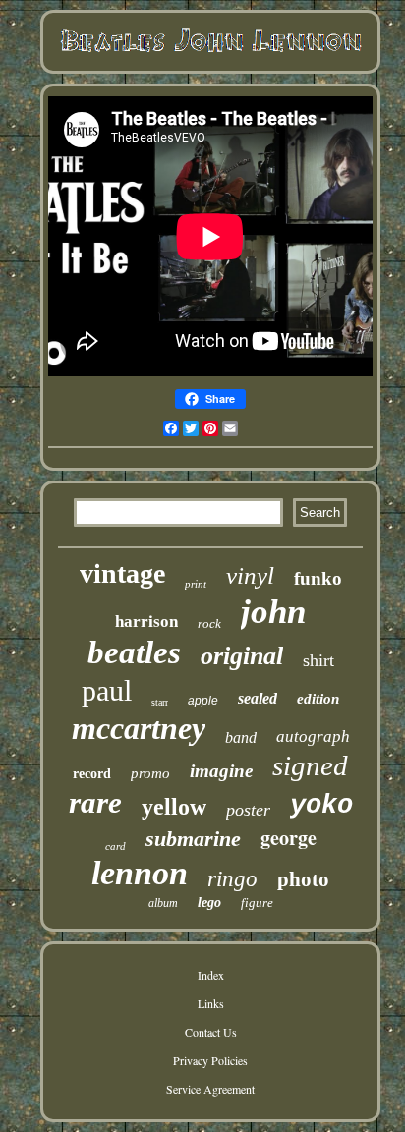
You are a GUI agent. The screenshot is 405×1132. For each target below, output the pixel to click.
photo (303, 879)
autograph (313, 736)
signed (310, 765)
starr (159, 702)
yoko (321, 806)
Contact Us (211, 1032)
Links (211, 1003)
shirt (318, 660)
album (163, 903)
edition (318, 699)
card (115, 846)
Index (211, 975)
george (288, 837)
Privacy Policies (210, 1060)
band (241, 737)
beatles (134, 652)
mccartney (138, 728)
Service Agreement (210, 1089)
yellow (174, 807)
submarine (193, 838)
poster (248, 810)
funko (318, 578)
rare (95, 802)
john (273, 612)
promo (150, 773)
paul (107, 690)
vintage (122, 573)
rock (209, 623)
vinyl (250, 575)
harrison (146, 621)
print (195, 584)
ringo (232, 879)
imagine (221, 771)
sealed (257, 698)
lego (209, 902)
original (242, 656)
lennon (139, 873)
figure (257, 902)
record (92, 773)
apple (203, 701)
